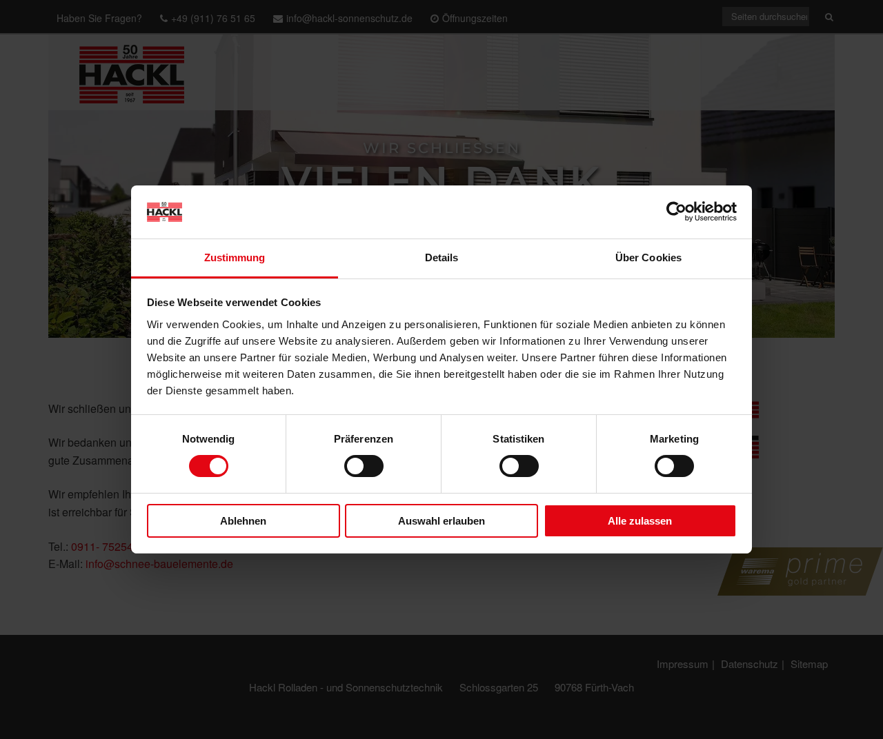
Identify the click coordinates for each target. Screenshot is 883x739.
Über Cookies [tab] (648, 257)
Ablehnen (243, 521)
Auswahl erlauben (441, 521)
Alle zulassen (640, 521)
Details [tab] (442, 257)
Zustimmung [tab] (235, 257)
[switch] (364, 466)
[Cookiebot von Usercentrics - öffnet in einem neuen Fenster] (676, 211)
